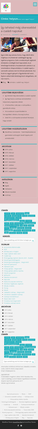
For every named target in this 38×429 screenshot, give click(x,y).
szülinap (8, 195)
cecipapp (15, 35)
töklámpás (12, 233)
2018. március (9, 159)
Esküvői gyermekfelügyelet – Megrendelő (16, 262)
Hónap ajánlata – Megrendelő (13, 269)
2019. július (9, 149)
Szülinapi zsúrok (29, 396)
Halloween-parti (9, 267)
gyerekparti (31, 215)
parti (25, 225)
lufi (21, 225)
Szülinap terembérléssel (11, 297)
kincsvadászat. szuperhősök (11, 225)
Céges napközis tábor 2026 (11, 415)
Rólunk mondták (10, 192)
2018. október (9, 156)
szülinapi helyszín (26, 230)
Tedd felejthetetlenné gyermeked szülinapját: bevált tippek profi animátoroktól (20, 135)
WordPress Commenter (12, 132)
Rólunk (6, 290)
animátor (13, 82)
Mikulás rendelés (9, 286)
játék (12, 223)
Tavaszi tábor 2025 (9, 299)
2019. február (9, 153)
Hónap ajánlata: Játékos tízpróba (13, 271)
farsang (25, 215)
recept (13, 228)
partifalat (31, 225)
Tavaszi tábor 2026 (29, 409)
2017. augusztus (10, 171)
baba (13, 213)
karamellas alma (19, 223)
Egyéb (7, 186)
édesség (19, 233)
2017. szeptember (11, 168)
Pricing (6, 288)
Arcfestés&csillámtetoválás (12, 247)
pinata (6, 228)
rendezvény (20, 228)
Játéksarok (7, 275)
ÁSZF (5, 249)
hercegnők (28, 221)
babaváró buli (20, 213)
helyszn (26, 82)
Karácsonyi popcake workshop (13, 282)
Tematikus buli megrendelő (12, 301)
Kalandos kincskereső (10, 277)
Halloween (8, 189)
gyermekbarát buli (9, 218)
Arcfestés (15, 404)
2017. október (9, 165)
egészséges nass (17, 215)
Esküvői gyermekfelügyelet (12, 260)
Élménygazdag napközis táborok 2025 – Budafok (18, 258)
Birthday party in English (11, 251)
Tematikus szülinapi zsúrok (12, 303)
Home (19, 19)
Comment (23, 35)
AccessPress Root (17, 422)
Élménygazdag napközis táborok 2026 (25, 412)
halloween (11, 220)
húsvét (6, 223)
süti (33, 230)
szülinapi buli (17, 230)
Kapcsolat (7, 279)
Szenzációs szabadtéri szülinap (13, 294)
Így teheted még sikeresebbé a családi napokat (18, 29)
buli (27, 213)
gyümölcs (18, 218)
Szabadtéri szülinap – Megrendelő (14, 292)
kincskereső (30, 223)
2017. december (10, 162)
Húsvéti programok (9, 273)
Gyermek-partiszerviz (10, 264)
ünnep (25, 233)
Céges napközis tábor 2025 (12, 254)
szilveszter (28, 228)
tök (6, 232)
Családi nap (7, 256)
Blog (4, 82)
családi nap (20, 82)
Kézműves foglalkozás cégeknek (13, 284)
